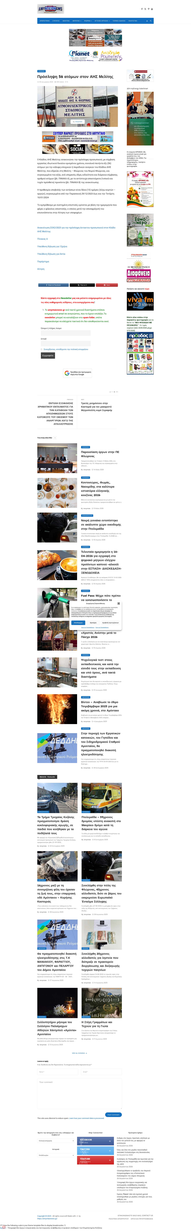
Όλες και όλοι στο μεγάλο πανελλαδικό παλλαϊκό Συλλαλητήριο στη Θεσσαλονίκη (133, 1151)
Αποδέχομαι (78, 623)
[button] (119, 603)
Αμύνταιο (76, 21)
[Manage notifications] (3, 1227)
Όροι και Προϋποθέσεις (88, 627)
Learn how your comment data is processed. (86, 1118)
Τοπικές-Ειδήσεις (119, 21)
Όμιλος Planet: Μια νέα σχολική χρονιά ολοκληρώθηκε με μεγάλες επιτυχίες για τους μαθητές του (134, 1196)
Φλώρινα (87, 21)
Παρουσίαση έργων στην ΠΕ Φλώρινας (100, 454)
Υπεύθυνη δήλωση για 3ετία (51, 254)
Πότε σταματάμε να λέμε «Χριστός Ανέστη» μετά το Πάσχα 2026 (98, 633)
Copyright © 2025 (44, 1216)
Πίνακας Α (42, 239)
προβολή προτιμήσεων (110, 623)
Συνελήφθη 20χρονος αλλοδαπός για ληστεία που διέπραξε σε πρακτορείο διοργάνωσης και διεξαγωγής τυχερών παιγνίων (101, 962)
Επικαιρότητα (87, 515)
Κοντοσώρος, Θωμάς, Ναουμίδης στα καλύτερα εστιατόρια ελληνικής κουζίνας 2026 (97, 489)
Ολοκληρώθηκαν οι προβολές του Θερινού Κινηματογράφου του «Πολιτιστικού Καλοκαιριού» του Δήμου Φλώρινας (133, 1173)
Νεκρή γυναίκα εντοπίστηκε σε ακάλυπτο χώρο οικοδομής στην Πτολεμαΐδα (101, 524)
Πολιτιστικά (132, 21)
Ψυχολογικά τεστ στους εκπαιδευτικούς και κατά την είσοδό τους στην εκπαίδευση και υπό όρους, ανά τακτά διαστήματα (101, 668)
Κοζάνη (85, 948)
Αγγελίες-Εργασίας (101, 21)
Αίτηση (40, 269)
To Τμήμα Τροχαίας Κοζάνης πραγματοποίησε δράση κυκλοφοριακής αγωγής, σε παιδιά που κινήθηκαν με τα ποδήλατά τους (55, 825)
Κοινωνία (41, 71)
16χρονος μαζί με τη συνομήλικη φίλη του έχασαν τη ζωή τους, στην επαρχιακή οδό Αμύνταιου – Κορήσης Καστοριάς (56, 893)
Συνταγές (56, 21)
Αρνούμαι (93, 623)
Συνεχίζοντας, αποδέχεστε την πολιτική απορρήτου (66, 349)
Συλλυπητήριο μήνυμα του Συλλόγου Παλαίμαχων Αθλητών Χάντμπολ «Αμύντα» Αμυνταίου (56, 1028)
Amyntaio (78, 122)
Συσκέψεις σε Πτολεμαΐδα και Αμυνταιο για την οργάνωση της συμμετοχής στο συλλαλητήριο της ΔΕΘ (135, 1161)
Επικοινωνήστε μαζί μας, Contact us (135, 1215)
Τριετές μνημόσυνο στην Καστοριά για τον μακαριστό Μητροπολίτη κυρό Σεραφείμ (96, 407)
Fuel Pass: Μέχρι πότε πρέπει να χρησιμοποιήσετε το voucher (101, 600)
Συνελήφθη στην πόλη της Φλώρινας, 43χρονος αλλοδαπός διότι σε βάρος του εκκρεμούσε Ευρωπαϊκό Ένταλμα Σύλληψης (101, 893)
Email (43, 338)
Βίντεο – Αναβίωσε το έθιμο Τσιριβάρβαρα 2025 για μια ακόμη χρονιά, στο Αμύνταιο (100, 706)
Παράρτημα (43, 261)
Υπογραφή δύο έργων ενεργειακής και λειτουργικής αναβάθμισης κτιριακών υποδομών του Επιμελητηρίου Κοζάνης (132, 1185)
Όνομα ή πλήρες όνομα (51, 328)
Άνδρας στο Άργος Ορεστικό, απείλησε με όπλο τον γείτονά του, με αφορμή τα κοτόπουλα (133, 1140)
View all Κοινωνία (78, 1053)
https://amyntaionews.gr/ (47, 1219)
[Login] (147, 21)
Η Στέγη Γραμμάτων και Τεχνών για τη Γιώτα (97, 1024)
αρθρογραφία (45, 21)
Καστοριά (41, 880)
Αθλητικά (66, 21)
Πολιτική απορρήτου (119, 1219)
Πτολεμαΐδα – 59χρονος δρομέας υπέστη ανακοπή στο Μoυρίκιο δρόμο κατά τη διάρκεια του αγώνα (101, 823)
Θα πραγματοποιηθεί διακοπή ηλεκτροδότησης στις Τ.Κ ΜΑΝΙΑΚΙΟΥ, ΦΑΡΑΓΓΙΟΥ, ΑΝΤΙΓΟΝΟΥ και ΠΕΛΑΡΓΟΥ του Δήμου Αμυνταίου (56, 962)
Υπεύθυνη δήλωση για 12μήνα (52, 246)
